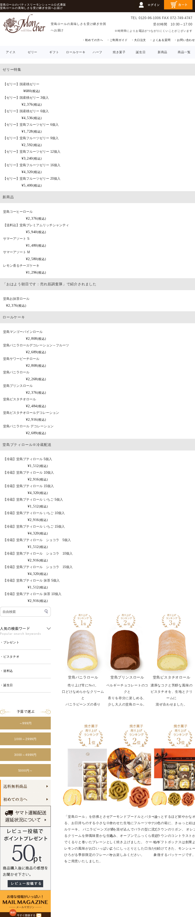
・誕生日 (6, 685)
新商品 (162, 52)
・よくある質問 (160, 39)
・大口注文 (138, 39)
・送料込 (6, 671)
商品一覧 (184, 52)
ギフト (54, 52)
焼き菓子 (119, 52)
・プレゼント (10, 642)
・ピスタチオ (10, 656)
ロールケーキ (76, 52)
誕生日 (140, 52)
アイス (10, 52)
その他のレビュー (178, 902)
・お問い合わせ (184, 39)
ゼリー (32, 52)
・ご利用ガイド (117, 39)
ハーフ (97, 52)
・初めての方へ (92, 39)
